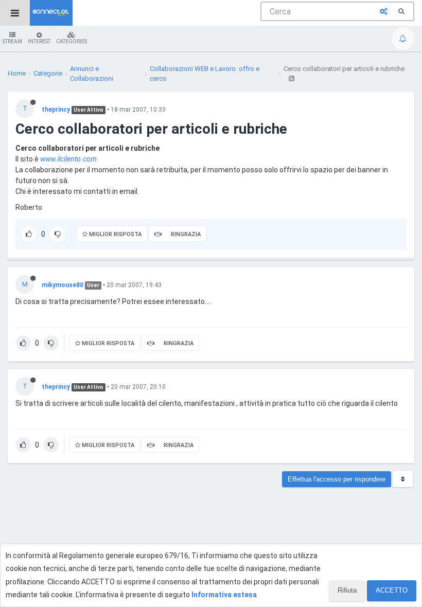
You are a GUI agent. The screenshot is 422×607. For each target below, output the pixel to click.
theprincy (56, 109)
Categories (71, 41)
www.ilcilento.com (68, 159)
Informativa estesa (224, 595)
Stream (12, 41)
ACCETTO (392, 590)
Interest (39, 41)
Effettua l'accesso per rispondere (336, 479)
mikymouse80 (62, 285)
